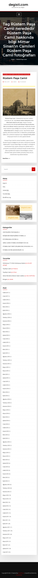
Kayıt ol (5, 183)
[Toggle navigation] (19, 14)
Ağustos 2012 (6, 484)
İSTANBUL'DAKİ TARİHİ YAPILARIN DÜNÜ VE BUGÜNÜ (16, 74)
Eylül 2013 (5, 438)
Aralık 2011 (5, 513)
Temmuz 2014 (6, 403)
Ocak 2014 (5, 424)
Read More (5, 158)
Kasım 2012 (6, 474)
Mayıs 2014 (6, 410)
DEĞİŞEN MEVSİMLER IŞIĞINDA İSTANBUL (13, 235)
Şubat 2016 (6, 335)
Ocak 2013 (5, 467)
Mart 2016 (5, 331)
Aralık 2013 (5, 427)
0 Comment (23, 82)
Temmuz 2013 (6, 445)
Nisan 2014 (6, 413)
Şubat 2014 (6, 420)
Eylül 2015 (5, 353)
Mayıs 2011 (6, 538)
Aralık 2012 (5, 470)
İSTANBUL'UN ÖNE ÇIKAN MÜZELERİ (12, 250)
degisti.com (18, 5)
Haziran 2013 (6, 449)
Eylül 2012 (5, 481)
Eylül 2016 (5, 310)
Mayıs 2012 (6, 495)
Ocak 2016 (5, 339)
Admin (14, 82)
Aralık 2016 (5, 299)
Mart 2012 (5, 502)
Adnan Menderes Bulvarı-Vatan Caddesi (13, 276)
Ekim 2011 (5, 520)
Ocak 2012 (5, 509)
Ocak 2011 (5, 552)
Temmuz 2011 (6, 531)
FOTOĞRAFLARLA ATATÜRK (10, 239)
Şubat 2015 (6, 378)
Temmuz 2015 (6, 360)
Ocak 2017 (5, 296)
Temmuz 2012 (6, 488)
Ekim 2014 (5, 392)
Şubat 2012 (6, 506)
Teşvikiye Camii (7, 268)
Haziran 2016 (6, 321)
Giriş (4, 187)
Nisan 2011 (6, 541)
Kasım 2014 (6, 388)
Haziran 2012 (6, 491)
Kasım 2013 (6, 431)
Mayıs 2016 (6, 324)
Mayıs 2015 (6, 367)
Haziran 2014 (6, 406)
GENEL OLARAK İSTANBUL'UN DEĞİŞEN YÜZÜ (14, 243)
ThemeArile (19, 575)
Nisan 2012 (6, 499)
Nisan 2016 (6, 328)
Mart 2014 (5, 417)
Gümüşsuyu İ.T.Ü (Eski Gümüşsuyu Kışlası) (14, 263)
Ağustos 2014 (6, 399)
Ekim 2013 (5, 435)
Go (33, 169)
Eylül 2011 (5, 523)
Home (12, 59)
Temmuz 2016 (6, 317)
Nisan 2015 (6, 371)
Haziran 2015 (6, 363)
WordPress (21, 573)
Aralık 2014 (5, 385)
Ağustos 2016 (6, 314)
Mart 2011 (5, 545)
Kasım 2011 (6, 516)
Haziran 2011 (6, 534)
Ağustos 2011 (6, 527)
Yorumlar (6, 194)
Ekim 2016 (5, 307)
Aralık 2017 (5, 292)
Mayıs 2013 (6, 452)
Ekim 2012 (5, 477)
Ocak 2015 (5, 381)
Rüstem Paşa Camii (21, 59)
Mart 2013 (5, 459)
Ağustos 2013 (6, 442)
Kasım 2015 (6, 346)
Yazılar (6, 190)
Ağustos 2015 (6, 356)
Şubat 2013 (6, 463)
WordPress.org (7, 197)
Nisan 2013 (6, 456)
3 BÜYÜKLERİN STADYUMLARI (10, 232)
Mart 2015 (5, 374)
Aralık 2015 (5, 342)
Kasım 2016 (6, 303)
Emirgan (5, 279)
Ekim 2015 (5, 349)
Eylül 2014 (5, 395)
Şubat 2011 (6, 548)
